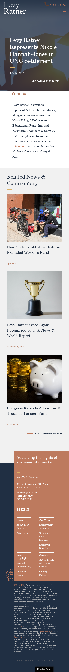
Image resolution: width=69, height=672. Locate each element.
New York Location (27, 477)
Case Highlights (23, 557)
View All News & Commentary (45, 81)
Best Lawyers (46, 631)
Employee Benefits (44, 546)
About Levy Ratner (23, 526)
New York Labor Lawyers (44, 536)
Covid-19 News (21, 573)
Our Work (44, 520)
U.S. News (18, 627)
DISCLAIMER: (19, 585)
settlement (19, 146)
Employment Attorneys (46, 526)
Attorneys (22, 533)
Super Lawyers (20, 637)
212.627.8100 (57, 5)
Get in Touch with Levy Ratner (46, 563)
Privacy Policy (43, 573)
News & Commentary (24, 565)
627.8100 (25, 496)
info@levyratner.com (28, 493)
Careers (43, 555)
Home (20, 520)
